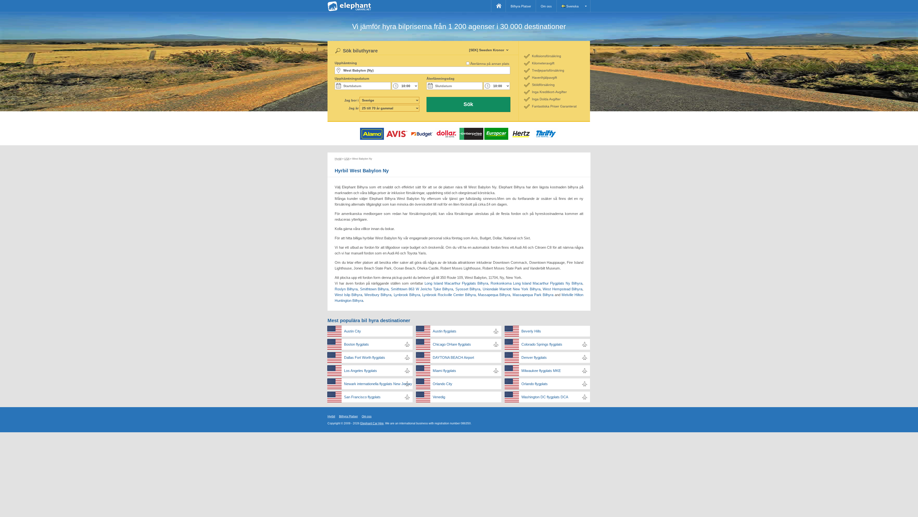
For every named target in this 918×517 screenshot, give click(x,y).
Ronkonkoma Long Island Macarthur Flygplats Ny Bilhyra (536, 283)
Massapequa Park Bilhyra (533, 295)
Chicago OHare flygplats (452, 344)
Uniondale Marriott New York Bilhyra (512, 289)
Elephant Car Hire (372, 423)
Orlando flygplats (534, 384)
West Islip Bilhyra (348, 295)
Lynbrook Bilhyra (407, 295)
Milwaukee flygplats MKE (541, 371)
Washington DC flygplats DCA (544, 397)
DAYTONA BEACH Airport (453, 357)
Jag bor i (351, 100)
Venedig (439, 397)
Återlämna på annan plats (489, 64)
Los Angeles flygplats (360, 371)
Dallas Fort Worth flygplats (364, 357)
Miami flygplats (444, 371)
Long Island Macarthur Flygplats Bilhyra (456, 283)
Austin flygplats (444, 331)
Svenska (572, 6)
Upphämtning (346, 63)
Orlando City (442, 384)
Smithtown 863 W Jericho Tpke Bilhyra (422, 289)
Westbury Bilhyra (377, 295)
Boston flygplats (356, 344)
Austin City (352, 331)
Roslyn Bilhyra (346, 289)
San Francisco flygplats (362, 397)
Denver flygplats (534, 357)
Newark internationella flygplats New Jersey (378, 384)
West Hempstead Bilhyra (562, 289)
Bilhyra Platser (521, 6)
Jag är (354, 108)
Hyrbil (331, 416)
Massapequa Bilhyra (494, 295)
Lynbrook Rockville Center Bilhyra (449, 295)
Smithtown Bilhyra (374, 289)
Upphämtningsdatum (352, 78)
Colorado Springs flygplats (541, 344)
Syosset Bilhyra (467, 289)
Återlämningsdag (440, 78)
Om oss (546, 6)
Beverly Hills (531, 331)
